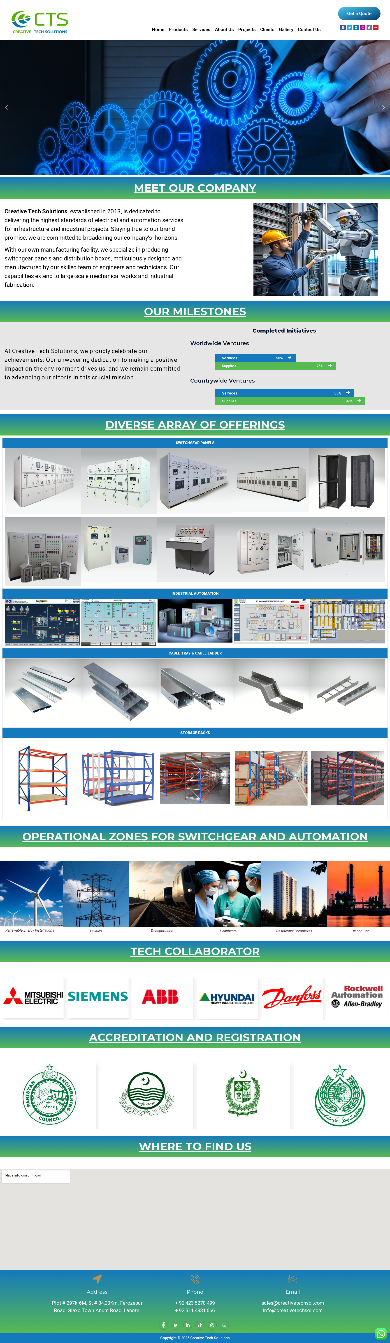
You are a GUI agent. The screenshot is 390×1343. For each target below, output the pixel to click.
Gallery (286, 29)
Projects (247, 29)
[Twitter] (175, 1325)
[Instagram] (362, 27)
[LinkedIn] (187, 1325)
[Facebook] (343, 27)
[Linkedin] (356, 27)
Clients (267, 29)
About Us (224, 29)
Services (201, 29)
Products (178, 29)
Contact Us (309, 29)
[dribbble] (199, 1325)
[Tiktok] (369, 27)
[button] (7, 107)
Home (158, 29)
